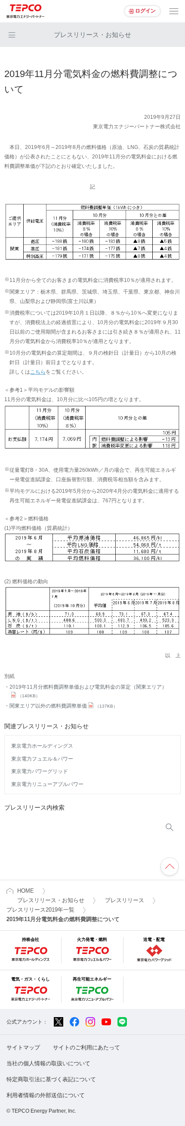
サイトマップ (23, 1047)
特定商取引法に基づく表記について (51, 1079)
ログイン (145, 11)
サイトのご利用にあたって (86, 1047)
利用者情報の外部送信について (45, 1095)
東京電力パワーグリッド (39, 771)
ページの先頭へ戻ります (169, 866)
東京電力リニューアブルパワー (47, 784)
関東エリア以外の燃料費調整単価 (63, 706)
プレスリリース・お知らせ (92, 34)
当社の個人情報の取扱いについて (48, 1063)
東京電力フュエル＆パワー (42, 759)
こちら (38, 372)
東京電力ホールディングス (42, 746)
